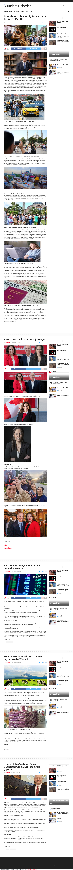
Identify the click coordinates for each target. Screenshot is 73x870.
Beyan (8, 849)
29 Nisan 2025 (14, 772)
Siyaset (10, 11)
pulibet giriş (6, 547)
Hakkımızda (50, 865)
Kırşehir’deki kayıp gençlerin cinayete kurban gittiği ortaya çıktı (63, 41)
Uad (14, 849)
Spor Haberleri (26, 865)
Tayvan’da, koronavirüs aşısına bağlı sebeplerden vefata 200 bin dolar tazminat (63, 35)
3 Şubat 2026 (60, 67)
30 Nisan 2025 (14, 22)
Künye (54, 865)
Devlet (11, 849)
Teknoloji (16, 11)
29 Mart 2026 (53, 55)
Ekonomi (22, 11)
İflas (7, 749)
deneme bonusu (34, 869)
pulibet (5, 544)
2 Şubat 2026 (60, 73)
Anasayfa (6, 11)
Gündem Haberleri (20, 865)
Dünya (20, 342)
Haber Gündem (7, 22)
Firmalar (64, 865)
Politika (32, 11)
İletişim (68, 865)
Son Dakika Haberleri (31, 865)
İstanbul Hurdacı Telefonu (62, 27)
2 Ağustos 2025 (14, 342)
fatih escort (28, 869)
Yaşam (27, 11)
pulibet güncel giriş (8, 548)
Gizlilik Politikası (59, 865)
